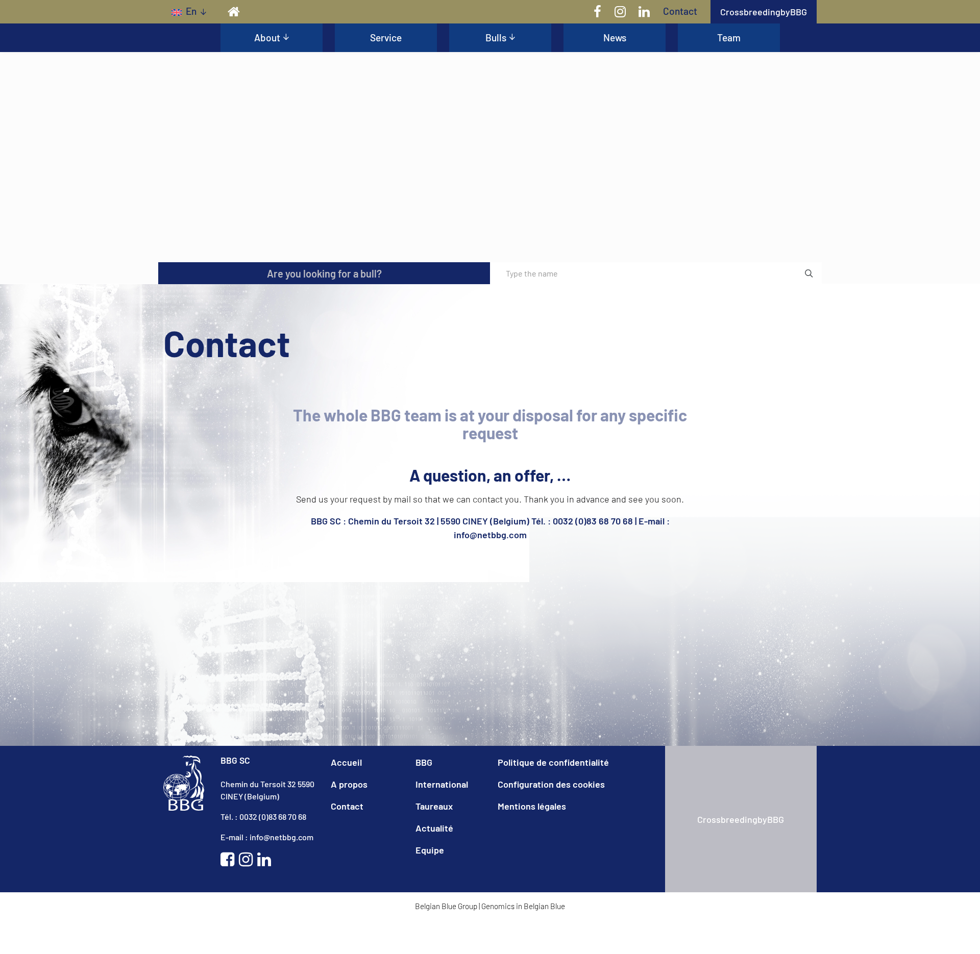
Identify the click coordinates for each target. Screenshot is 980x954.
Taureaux (434, 806)
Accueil (346, 762)
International (441, 784)
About (267, 37)
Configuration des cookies (551, 784)
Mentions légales (532, 806)
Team (729, 37)
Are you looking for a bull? (324, 273)
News (614, 37)
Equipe (429, 850)
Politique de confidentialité (553, 762)
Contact (680, 11)
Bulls (495, 37)
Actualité (434, 828)
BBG (423, 762)
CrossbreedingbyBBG (763, 11)
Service (386, 37)
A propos (349, 784)
